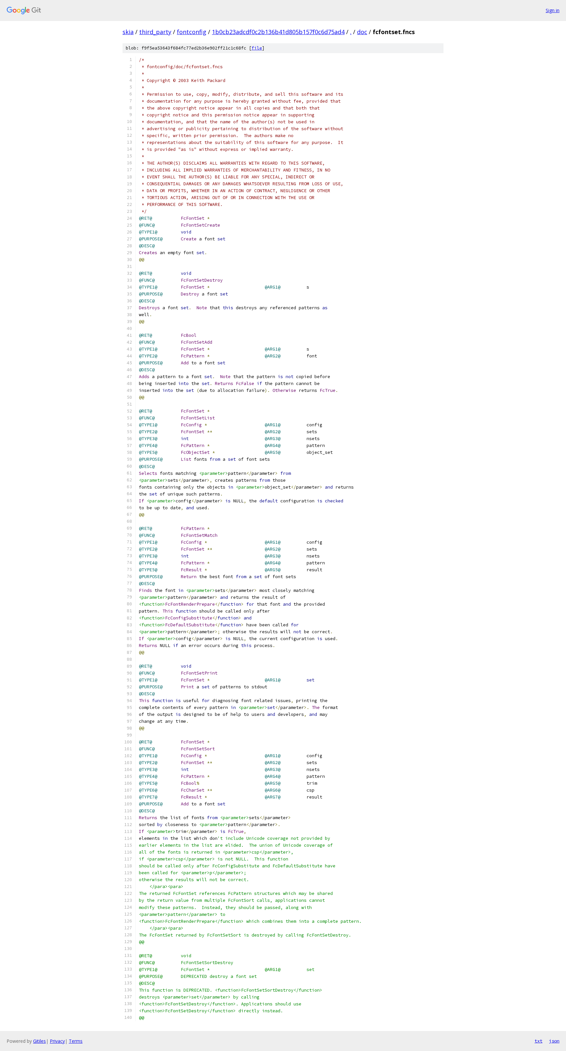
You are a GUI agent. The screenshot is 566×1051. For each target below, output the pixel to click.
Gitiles (39, 1041)
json (554, 1041)
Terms (76, 1041)
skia (128, 32)
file (257, 48)
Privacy (57, 1041)
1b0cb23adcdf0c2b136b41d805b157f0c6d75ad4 (278, 32)
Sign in (552, 10)
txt (538, 1041)
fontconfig (191, 32)
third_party (155, 32)
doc (362, 32)
